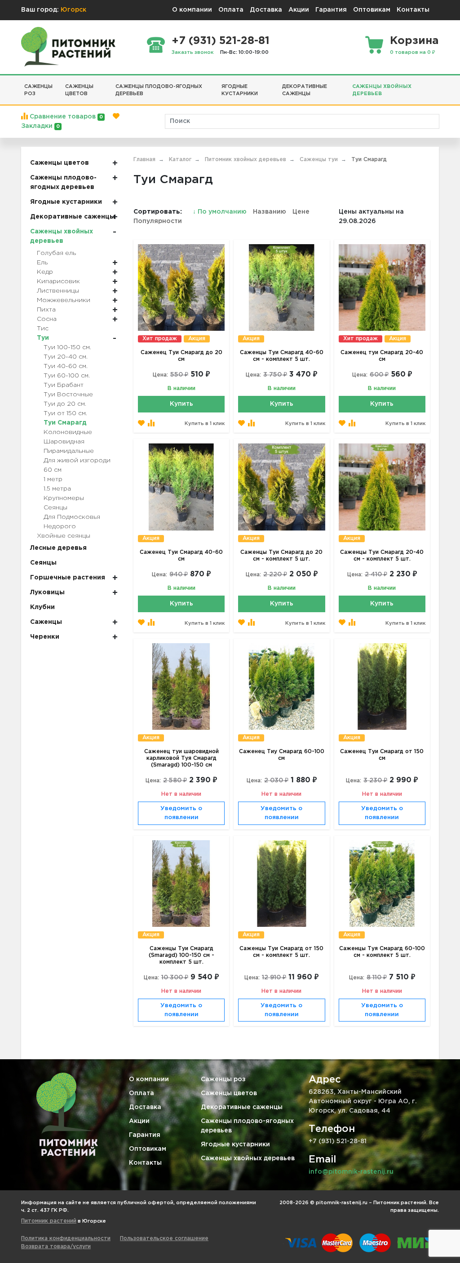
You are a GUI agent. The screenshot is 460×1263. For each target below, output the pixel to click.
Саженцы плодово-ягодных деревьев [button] (158, 90)
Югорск (73, 10)
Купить (181, 404)
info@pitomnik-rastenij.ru (351, 1172)
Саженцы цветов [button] (79, 90)
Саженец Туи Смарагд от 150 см (382, 755)
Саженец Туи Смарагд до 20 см (181, 356)
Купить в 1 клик (205, 423)
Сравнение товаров (65, 116)
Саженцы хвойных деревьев (248, 1158)
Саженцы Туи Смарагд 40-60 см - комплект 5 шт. (281, 356)
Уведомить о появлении (181, 813)
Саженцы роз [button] (38, 90)
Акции (298, 10)
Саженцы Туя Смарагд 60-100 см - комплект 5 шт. (382, 952)
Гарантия (331, 10)
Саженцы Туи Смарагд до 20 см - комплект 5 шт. (281, 555)
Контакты (413, 10)
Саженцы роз (223, 1079)
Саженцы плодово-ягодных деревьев (247, 1125)
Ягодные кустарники (235, 1144)
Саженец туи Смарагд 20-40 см (382, 356)
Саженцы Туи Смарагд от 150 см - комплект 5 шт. (281, 952)
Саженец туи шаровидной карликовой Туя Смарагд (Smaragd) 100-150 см (181, 758)
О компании (192, 10)
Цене (301, 212)
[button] (436, 83)
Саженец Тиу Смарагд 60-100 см (281, 755)
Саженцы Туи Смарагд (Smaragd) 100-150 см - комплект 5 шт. (181, 955)
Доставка (266, 10)
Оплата (230, 10)
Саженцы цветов (229, 1093)
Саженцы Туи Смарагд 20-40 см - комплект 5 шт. (382, 555)
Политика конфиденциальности (66, 1238)
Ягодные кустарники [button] (239, 90)
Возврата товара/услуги (56, 1246)
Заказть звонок (193, 52)
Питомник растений (48, 1221)
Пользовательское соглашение (164, 1238)
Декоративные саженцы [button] (304, 90)
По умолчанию (220, 212)
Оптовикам (371, 10)
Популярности (157, 221)
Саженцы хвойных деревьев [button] (381, 90)
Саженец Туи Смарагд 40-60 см (181, 555)
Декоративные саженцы (242, 1107)
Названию (269, 212)
